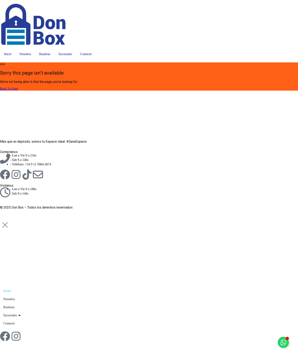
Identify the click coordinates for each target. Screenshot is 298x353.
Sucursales (65, 54)
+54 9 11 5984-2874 (38, 164)
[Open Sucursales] (19, 315)
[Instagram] (16, 174)
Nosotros (25, 54)
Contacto (86, 54)
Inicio (7, 54)
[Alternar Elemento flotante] (283, 342)
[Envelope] (38, 174)
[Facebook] (5, 174)
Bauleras (44, 54)
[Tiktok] (27, 174)
